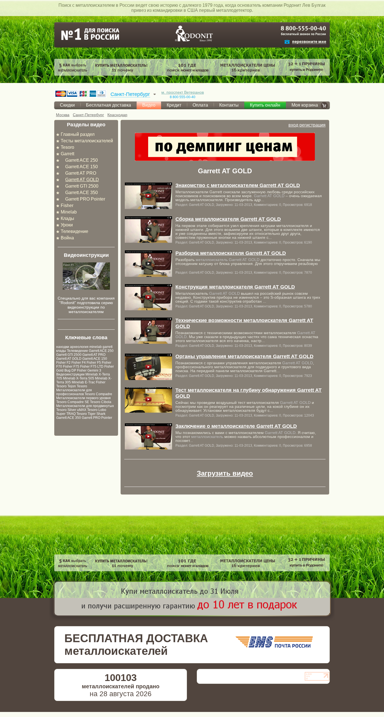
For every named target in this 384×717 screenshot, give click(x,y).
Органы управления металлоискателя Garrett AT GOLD (244, 356)
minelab (95, 347)
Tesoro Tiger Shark (90, 414)
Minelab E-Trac (83, 382)
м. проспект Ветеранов (182, 92)
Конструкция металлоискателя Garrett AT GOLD (235, 287)
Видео (148, 105)
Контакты (229, 105)
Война (67, 237)
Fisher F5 (94, 363)
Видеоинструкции (70, 374)
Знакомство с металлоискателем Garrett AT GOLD (237, 185)
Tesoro (67, 147)
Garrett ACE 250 (81, 160)
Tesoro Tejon (66, 386)
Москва (62, 115)
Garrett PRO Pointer (85, 199)
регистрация (312, 125)
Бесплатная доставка (108, 105)
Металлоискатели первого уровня (83, 398)
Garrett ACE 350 (81, 192)
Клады (67, 218)
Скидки (67, 105)
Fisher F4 (78, 363)
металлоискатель (212, 259)
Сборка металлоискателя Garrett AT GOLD (228, 219)
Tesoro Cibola (100, 402)
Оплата (200, 105)
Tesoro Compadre (98, 394)
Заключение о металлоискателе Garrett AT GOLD (236, 426)
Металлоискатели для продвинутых (85, 406)
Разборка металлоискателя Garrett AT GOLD (230, 253)
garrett (107, 347)
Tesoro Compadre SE (72, 402)
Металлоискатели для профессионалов (74, 392)
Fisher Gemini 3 (89, 370)
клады (61, 351)
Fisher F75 (71, 366)
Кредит (174, 105)
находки (62, 347)
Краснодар (117, 115)
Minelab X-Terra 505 (78, 378)
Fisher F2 (63, 363)
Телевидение (74, 231)
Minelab (69, 212)
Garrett (67, 153)
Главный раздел (77, 134)
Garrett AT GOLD (82, 179)
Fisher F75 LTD (91, 366)
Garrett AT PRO (80, 173)
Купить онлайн (265, 105)
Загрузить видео (225, 473)
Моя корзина (305, 105)
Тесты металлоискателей (87, 140)
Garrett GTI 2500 (81, 186)
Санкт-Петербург (88, 115)
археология (79, 347)
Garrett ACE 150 (81, 166)
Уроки (67, 224)
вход (293, 125)
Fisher (67, 205)
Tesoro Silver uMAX (71, 410)
